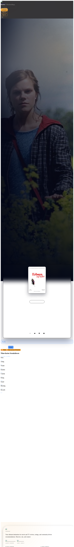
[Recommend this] (35, 333)
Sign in (4, 12)
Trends (4, 9)
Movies (3, 4)
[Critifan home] (37, 2)
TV (6, 4)
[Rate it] (44, 333)
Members (9, 4)
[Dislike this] (39, 333)
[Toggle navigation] (2, 17)
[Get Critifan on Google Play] (22, 541)
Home (29, 297)
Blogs (13, 4)
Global (11, 347)
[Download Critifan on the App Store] (10, 541)
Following (4, 347)
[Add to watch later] (30, 333)
